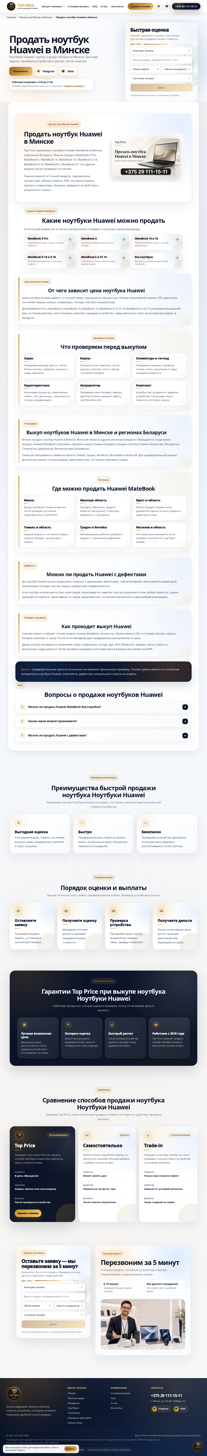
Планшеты (74, 1412)
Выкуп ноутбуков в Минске (36, 17)
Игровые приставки (80, 1417)
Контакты (117, 6)
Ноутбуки (73, 1407)
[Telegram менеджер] (158, 6)
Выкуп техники (52, 6)
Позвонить (20, 71)
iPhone (72, 1393)
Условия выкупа (78, 6)
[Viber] (166, 6)
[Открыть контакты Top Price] (197, 1446)
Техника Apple (76, 1398)
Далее (161, 87)
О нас (104, 6)
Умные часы (75, 1422)
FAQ (94, 6)
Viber (70, 71)
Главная (11, 17)
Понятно (70, 1449)
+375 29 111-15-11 (186, 6)
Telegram (48, 71)
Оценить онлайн (141, 6)
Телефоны (74, 1403)
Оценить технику (73, 86)
